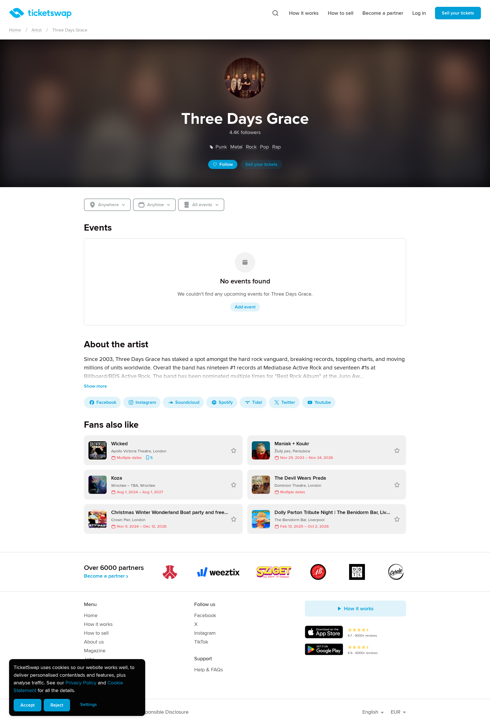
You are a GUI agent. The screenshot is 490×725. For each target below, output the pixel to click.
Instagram (205, 633)
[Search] (275, 13)
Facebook (205, 615)
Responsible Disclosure (163, 712)
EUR (395, 712)
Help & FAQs (208, 670)
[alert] (77, 687)
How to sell (340, 13)
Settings (88, 704)
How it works (304, 13)
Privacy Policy (81, 683)
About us (94, 642)
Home (15, 30)
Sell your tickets (458, 13)
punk (221, 147)
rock (251, 147)
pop (264, 147)
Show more (95, 386)
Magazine (94, 650)
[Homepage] (40, 13)
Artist (36, 30)
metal (236, 147)
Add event (245, 307)
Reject (56, 705)
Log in (419, 13)
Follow (226, 164)
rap (276, 147)
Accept (27, 705)
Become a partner (382, 13)
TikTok (201, 642)
